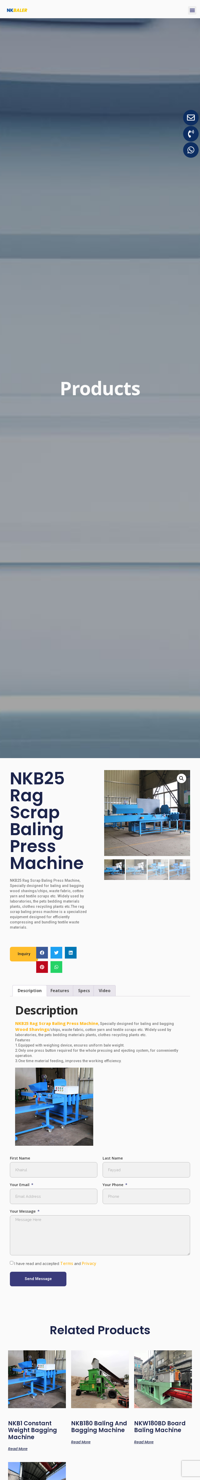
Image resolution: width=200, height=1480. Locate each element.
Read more (18, 1448)
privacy (89, 1263)
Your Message (23, 1211)
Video (104, 990)
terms (66, 1263)
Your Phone (113, 1185)
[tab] (29, 991)
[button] (192, 10)
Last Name (113, 1158)
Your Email (20, 1185)
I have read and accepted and (55, 1263)
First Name (20, 1158)
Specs (84, 990)
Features (60, 990)
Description (30, 990)
